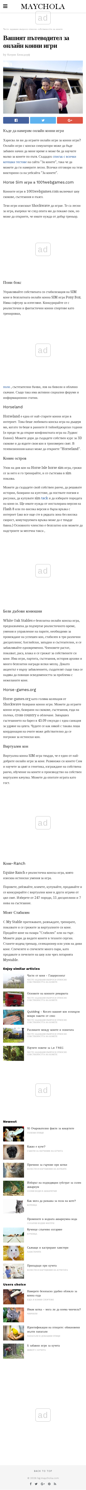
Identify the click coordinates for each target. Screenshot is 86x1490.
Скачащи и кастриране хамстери (47, 1247)
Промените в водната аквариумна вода (52, 1219)
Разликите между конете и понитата (50, 1029)
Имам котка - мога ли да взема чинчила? (54, 1309)
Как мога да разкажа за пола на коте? (51, 1200)
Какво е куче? (36, 1146)
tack (44, 498)
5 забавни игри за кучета (43, 1345)
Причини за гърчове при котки (47, 1164)
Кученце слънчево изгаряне (44, 1229)
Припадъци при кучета (42, 1265)
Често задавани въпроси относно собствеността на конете (33, 29)
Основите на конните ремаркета (47, 993)
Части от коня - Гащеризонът (46, 975)
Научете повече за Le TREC (45, 1047)
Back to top (43, 1471)
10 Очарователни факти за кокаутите (50, 1128)
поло (6, 387)
